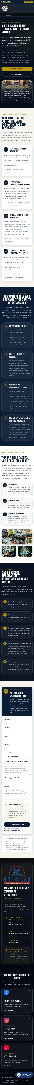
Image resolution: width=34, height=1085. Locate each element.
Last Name (7, 727)
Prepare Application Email (18, 824)
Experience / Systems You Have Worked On (16, 762)
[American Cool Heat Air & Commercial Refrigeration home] (4, 8)
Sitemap (12, 1082)
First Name (8, 719)
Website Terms (14, 1080)
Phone (6, 744)
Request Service (28, 2)
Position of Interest (10, 753)
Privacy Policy (5, 1080)
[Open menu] (31, 8)
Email (6, 736)
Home (2, 15)
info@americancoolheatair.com (12, 830)
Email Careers (18, 74)
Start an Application (16, 69)
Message (6, 786)
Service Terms (24, 1080)
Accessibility (4, 1082)
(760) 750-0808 (13, 942)
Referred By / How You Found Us (14, 778)
